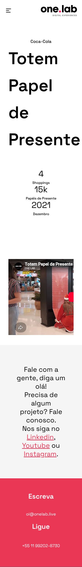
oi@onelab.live (41, 514)
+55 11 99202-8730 (41, 545)
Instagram (40, 454)
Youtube (36, 445)
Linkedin (40, 437)
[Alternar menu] (8, 10)
